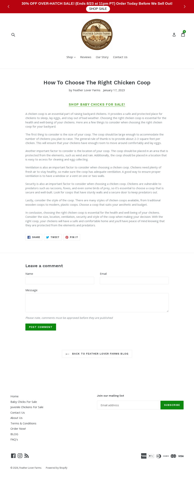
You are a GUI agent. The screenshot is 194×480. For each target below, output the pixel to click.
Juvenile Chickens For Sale (26, 407)
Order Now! (18, 428)
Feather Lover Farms (30, 467)
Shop (71, 57)
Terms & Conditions (23, 423)
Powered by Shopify (56, 467)
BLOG (14, 434)
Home (14, 396)
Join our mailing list (110, 395)
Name (29, 273)
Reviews (85, 57)
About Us (16, 418)
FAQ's (14, 439)
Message (31, 290)
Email (103, 273)
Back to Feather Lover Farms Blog (99, 353)
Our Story (102, 57)
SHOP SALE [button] (98, 9)
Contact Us (120, 57)
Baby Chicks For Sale (23, 402)
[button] (185, 7)
